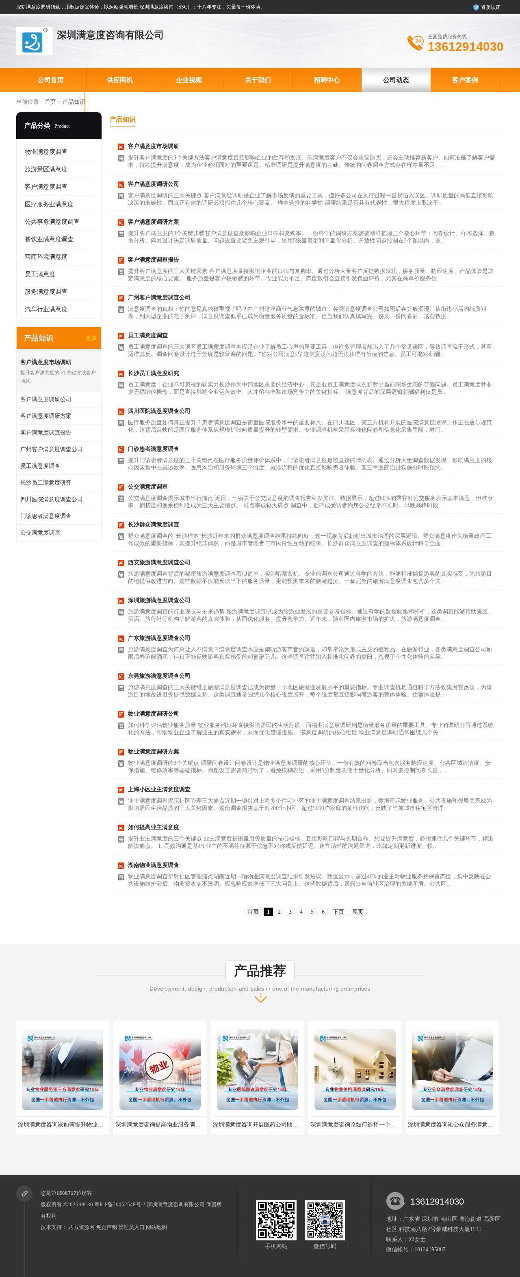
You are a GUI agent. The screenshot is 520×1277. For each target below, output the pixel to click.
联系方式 (51, 103)
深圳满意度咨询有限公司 (176, 1204)
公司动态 (396, 79)
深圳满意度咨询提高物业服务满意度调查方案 (75, 1125)
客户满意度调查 (46, 186)
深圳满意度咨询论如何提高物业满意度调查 (462, 1125)
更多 (91, 338)
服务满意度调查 (46, 291)
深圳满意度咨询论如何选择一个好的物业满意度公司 (278, 1125)
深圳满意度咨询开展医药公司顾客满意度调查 (173, 1125)
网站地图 (156, 1227)
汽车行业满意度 (46, 309)
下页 (338, 912)
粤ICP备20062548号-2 (119, 1204)
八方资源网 (81, 1227)
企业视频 (189, 79)
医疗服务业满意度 (49, 204)
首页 (253, 912)
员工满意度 (40, 274)
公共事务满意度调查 (52, 221)
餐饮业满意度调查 (49, 239)
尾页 (358, 912)
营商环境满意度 (46, 256)
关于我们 (258, 79)
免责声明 (106, 1227)
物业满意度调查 (46, 151)
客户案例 (465, 79)
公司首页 (51, 79)
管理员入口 (131, 1227)
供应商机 (120, 79)
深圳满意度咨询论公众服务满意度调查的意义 (368, 1125)
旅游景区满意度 (46, 169)
